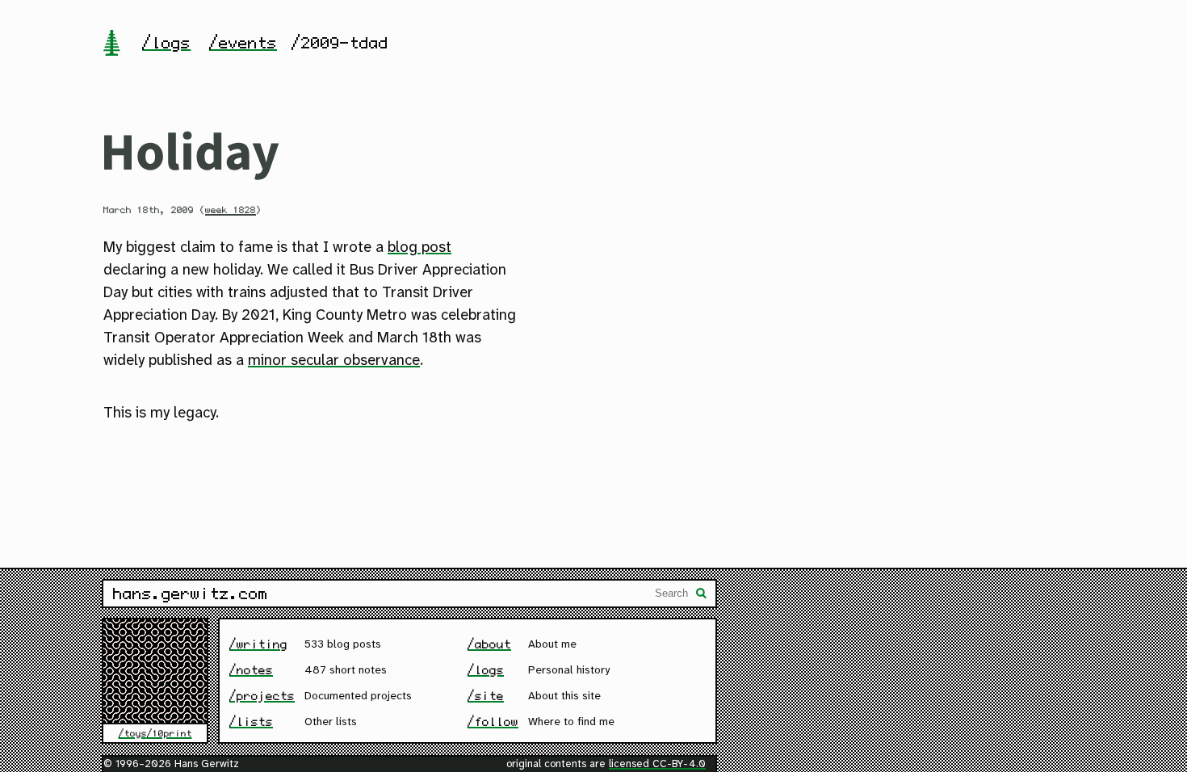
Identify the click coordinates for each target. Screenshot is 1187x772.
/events (243, 43)
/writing (258, 644)
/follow (493, 721)
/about (489, 644)
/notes (251, 670)
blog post (419, 248)
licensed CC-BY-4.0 (657, 764)
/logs (166, 43)
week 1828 (230, 210)
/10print (169, 733)
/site (486, 696)
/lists (251, 721)
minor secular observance (334, 361)
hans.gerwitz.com (190, 593)
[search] (701, 595)
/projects (262, 696)
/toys (133, 733)
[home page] (111, 44)
